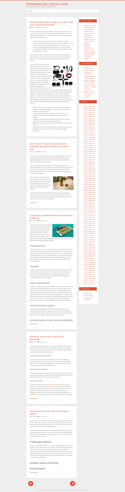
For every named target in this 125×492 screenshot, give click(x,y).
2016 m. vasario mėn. (89, 237)
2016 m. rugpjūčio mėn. (90, 225)
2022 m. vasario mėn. (89, 133)
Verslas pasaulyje (88, 297)
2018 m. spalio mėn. (89, 188)
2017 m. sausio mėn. (89, 217)
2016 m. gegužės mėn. (90, 231)
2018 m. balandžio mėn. (90, 200)
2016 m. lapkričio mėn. (90, 221)
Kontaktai (30, 11)
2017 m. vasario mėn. (89, 215)
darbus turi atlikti (57, 373)
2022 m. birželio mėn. (89, 128)
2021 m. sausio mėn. (89, 155)
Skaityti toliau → (34, 202)
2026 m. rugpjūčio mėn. (90, 106)
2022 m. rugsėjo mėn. (89, 122)
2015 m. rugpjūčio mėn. (90, 247)
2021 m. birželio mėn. (89, 147)
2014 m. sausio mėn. (89, 284)
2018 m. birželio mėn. (89, 196)
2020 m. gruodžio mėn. (90, 157)
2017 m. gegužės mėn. (90, 210)
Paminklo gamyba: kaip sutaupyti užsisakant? (90, 86)
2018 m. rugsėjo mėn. (89, 190)
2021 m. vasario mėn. (89, 153)
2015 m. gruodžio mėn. (90, 241)
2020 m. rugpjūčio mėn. (90, 163)
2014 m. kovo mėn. (89, 280)
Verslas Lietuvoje (88, 295)
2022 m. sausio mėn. (89, 135)
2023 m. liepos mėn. (89, 114)
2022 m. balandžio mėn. (90, 130)
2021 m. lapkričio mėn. (90, 139)
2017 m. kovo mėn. (89, 213)
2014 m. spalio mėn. (89, 266)
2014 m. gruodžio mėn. (90, 262)
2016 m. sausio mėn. (89, 239)
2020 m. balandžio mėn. (90, 170)
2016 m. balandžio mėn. (90, 233)
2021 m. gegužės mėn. (90, 149)
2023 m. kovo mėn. (89, 118)
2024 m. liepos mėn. (89, 110)
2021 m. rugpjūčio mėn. (90, 145)
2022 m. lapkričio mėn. (90, 120)
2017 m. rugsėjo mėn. (89, 206)
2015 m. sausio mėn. (89, 260)
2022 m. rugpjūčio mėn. (90, 124)
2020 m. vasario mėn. (89, 172)
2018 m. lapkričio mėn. (90, 186)
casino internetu (64, 238)
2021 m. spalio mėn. (89, 141)
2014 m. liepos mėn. (89, 272)
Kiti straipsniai (87, 293)
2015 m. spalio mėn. (89, 243)
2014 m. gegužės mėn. (90, 276)
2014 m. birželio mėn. (89, 274)
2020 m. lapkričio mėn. (90, 159)
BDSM (31, 31)
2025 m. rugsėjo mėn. (89, 108)
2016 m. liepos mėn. (89, 227)
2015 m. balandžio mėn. (90, 254)
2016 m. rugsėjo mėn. (89, 223)
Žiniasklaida (87, 299)
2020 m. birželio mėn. (89, 167)
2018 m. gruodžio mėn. (90, 184)
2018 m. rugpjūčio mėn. (90, 192)
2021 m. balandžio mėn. (90, 151)
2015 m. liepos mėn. (89, 249)
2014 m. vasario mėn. (89, 282)
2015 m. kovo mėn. (89, 256)
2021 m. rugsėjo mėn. (89, 143)
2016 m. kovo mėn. (89, 235)
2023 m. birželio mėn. (89, 116)
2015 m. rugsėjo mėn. (89, 245)
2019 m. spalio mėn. (89, 174)
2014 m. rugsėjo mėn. (89, 268)
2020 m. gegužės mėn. (90, 169)
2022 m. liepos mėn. (89, 126)
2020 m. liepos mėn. (89, 165)
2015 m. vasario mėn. (89, 258)
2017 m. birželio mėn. (89, 208)
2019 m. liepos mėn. (89, 176)
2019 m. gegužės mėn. (90, 178)
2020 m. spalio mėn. (89, 161)
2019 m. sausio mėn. (89, 182)
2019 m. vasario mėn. (89, 180)
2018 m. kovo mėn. (89, 202)
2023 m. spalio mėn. (89, 112)
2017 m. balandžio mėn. (90, 211)
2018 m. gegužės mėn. (90, 198)
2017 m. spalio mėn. (89, 204)
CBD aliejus (33, 156)
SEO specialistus (51, 384)
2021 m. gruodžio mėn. (90, 137)
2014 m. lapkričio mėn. (90, 264)
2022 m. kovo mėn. (89, 131)
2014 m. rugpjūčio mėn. (90, 270)
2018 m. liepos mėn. (89, 194)
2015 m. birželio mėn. (89, 251)
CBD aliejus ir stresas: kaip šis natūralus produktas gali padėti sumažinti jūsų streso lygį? (49, 146)
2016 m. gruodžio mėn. (90, 219)
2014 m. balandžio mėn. (90, 278)
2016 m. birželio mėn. (89, 229)
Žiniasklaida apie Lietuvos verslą (47, 4)
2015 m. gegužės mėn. (90, 252)
